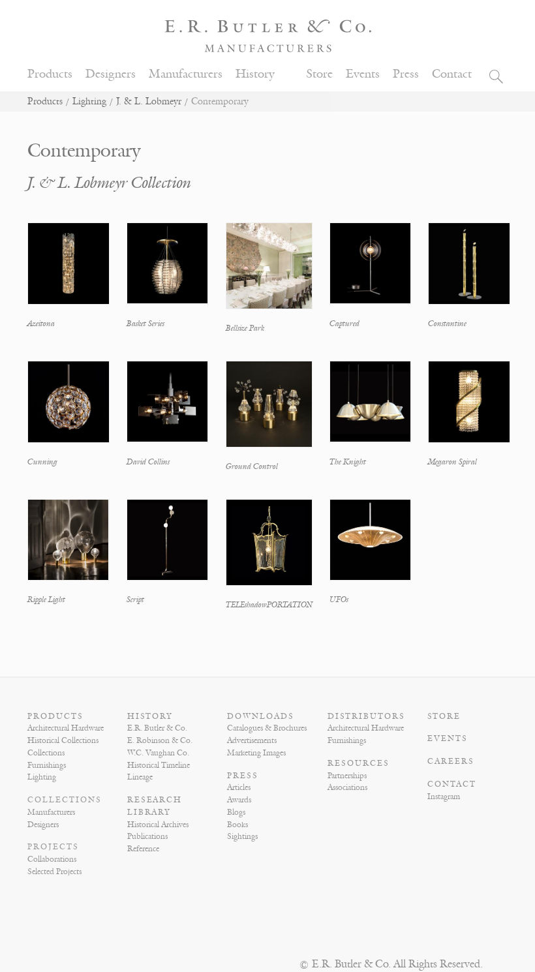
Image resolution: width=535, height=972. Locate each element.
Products (49, 74)
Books (237, 824)
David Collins (148, 462)
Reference (143, 848)
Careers (450, 761)
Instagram (443, 796)
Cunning (42, 462)
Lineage (140, 777)
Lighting (89, 101)
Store (319, 74)
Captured (344, 323)
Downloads (260, 716)
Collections (46, 753)
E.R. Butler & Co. (157, 728)
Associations (347, 787)
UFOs (338, 599)
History (255, 74)
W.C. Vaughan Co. (158, 753)
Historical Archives (158, 824)
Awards (239, 800)
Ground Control (252, 466)
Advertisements (252, 740)
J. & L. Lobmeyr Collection (109, 183)
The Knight (347, 462)
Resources (359, 763)
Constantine (447, 323)
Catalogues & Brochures (267, 728)
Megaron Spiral (452, 462)
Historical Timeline (158, 765)
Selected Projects (54, 871)
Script (135, 599)
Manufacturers (185, 74)
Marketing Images (256, 753)
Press (406, 74)
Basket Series (145, 323)
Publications (147, 836)
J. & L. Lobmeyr (148, 101)
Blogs (236, 812)
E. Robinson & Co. (159, 740)
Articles (239, 787)
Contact (452, 74)
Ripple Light (46, 599)
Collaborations (51, 859)
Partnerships (347, 775)
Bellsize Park (245, 328)
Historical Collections (63, 740)
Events (363, 74)
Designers (110, 74)
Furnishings (46, 765)
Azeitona (41, 323)
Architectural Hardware (65, 728)
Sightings (242, 836)
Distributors (366, 716)
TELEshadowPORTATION (269, 605)
